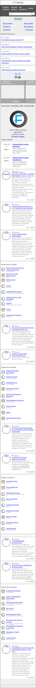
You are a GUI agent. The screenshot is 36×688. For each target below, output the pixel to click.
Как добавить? (23, 8)
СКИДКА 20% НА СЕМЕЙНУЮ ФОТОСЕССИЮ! (22, 566)
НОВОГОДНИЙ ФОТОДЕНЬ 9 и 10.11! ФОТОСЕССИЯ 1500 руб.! (22, 207)
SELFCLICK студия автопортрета (12, 275)
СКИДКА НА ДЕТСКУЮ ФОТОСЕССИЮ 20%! (19, 355)
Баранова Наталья (12, 511)
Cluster (8, 286)
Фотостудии (7, 23)
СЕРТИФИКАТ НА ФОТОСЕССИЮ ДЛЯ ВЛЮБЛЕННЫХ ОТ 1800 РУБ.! (23, 649)
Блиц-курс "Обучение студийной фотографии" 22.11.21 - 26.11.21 (23, 175)
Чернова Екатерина (13, 493)
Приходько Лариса (12, 388)
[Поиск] (33, 13)
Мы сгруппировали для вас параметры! (17, 47)
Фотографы (28, 23)
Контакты (6, 30)
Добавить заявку (18, 136)
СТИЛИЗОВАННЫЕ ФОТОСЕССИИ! (18, 542)
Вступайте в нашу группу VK (12, 40)
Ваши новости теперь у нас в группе (16, 54)
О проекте (29, 30)
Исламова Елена (11, 481)
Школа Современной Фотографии (13, 597)
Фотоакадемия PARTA (13, 614)
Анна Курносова (11, 499)
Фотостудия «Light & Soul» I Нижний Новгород (15, 269)
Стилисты (6, 26)
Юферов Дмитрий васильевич (12, 372)
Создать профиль (6, 8)
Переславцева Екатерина (15, 400)
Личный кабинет (14, 8)
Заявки (30, 8)
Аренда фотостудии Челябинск (21, 159)
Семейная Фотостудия (13, 291)
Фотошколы (28, 26)
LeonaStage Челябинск (14, 315)
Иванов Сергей (11, 516)
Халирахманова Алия (13, 418)
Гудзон (8, 309)
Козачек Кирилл (11, 377)
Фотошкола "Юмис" (13, 632)
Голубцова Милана (12, 505)
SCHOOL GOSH (11, 638)
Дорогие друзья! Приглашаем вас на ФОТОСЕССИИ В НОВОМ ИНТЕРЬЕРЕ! (23, 430)
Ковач (8, 412)
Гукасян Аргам (11, 528)
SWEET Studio (10, 280)
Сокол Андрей (11, 406)
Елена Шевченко (12, 487)
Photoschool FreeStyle (13, 591)
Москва (18, 18)
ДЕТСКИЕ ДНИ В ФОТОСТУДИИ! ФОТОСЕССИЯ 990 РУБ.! (23, 328)
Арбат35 (9, 303)
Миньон (16, 101)
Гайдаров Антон (11, 383)
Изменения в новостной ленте (13, 70)
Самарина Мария (12, 522)
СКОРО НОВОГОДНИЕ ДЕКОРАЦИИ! (19, 235)
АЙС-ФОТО (10, 608)
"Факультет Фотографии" (14, 602)
